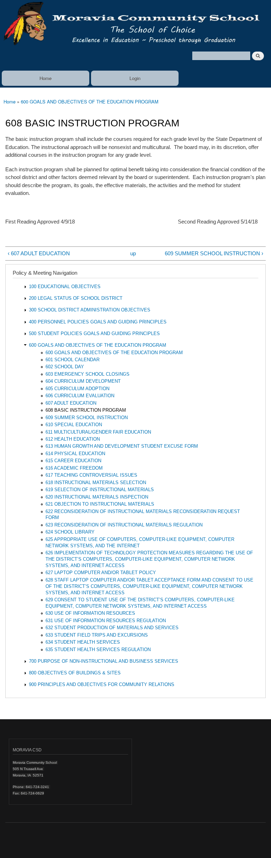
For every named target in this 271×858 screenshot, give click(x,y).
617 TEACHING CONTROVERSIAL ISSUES (91, 475)
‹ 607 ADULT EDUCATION (39, 253)
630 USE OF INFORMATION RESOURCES (90, 613)
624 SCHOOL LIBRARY (70, 532)
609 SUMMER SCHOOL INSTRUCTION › (214, 253)
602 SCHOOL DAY (65, 366)
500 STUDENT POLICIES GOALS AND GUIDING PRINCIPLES (94, 333)
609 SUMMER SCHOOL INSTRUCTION (87, 417)
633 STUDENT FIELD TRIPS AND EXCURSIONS (97, 635)
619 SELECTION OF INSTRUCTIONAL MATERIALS (100, 489)
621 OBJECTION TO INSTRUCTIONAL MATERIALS (100, 504)
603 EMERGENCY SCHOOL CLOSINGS (88, 374)
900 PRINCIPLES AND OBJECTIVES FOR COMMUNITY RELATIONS (101, 684)
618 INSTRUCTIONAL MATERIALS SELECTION (96, 482)
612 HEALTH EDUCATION (73, 439)
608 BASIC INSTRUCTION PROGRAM (86, 410)
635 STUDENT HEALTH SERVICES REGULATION (98, 649)
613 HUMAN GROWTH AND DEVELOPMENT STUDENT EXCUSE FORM (122, 446)
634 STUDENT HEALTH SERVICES (83, 642)
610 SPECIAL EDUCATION (74, 424)
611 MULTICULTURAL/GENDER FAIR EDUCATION (98, 432)
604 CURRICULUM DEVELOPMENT (83, 381)
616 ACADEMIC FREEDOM (74, 468)
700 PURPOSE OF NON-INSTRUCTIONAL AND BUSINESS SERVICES (103, 661)
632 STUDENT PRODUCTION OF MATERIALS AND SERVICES (112, 627)
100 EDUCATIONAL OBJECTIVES (65, 286)
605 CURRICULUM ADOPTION (77, 388)
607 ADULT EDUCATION (71, 403)
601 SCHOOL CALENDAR (73, 359)
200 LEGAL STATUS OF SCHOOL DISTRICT (75, 298)
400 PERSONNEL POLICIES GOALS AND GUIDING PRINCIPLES (98, 321)
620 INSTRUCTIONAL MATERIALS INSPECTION (97, 497)
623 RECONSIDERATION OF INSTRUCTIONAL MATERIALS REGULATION (124, 525)
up (133, 253)
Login (135, 78)
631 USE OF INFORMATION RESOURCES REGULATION (106, 620)
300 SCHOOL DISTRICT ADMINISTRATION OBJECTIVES (89, 309)
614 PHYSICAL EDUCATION (75, 453)
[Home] (135, 24)
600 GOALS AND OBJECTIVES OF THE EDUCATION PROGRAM (89, 101)
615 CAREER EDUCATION (73, 460)
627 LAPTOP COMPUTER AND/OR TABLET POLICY (101, 572)
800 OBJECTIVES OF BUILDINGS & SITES (75, 672)
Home (46, 78)
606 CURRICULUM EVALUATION (80, 395)
